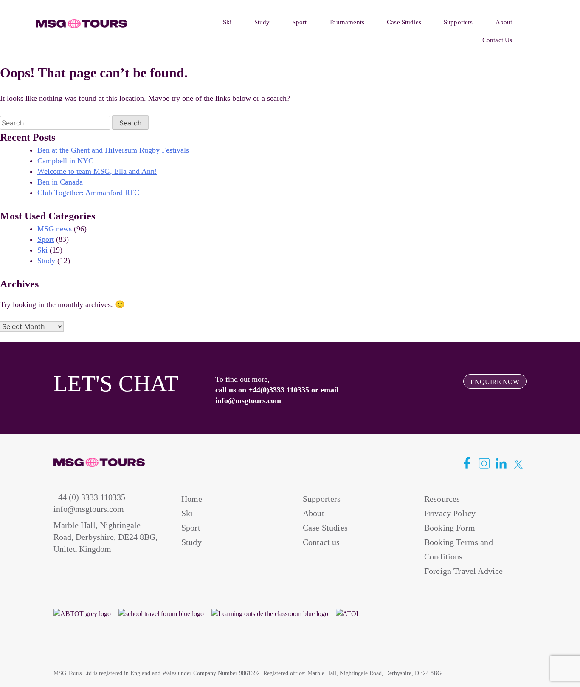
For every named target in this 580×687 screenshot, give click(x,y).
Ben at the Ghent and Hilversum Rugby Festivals (113, 150)
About (504, 22)
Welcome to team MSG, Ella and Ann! (97, 171)
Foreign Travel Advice (463, 571)
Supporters (458, 22)
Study (262, 22)
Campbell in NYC (65, 160)
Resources (442, 498)
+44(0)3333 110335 (278, 390)
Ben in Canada (60, 182)
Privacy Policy (450, 513)
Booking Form (449, 527)
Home (192, 498)
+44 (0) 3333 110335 (89, 497)
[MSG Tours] (81, 23)
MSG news (54, 228)
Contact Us (497, 40)
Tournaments (346, 22)
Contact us (321, 542)
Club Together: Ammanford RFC (88, 192)
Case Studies (404, 22)
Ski (227, 22)
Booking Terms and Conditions (458, 549)
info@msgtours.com (248, 400)
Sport (299, 22)
